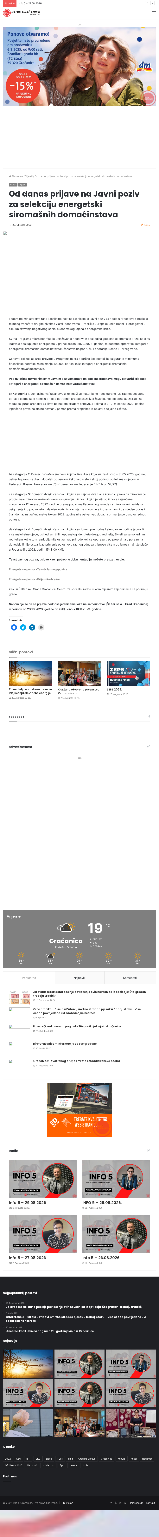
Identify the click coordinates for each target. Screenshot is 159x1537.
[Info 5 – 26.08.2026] (116, 1234)
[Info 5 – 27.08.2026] (43, 1234)
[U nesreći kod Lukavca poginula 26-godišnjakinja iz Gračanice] (19, 1032)
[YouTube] (115, 1503)
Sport (63, 1465)
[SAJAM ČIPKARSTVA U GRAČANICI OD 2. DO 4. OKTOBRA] (131, 1423)
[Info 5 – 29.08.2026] (43, 1179)
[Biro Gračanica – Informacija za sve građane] (19, 1049)
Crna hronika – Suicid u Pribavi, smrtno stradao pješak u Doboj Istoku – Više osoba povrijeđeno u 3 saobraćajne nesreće (87, 1011)
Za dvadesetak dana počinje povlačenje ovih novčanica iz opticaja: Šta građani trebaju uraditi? (90, 994)
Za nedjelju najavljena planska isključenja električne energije (30, 691)
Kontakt (150, 1502)
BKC (38, 1458)
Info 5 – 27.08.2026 (27, 1257)
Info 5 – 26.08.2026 (30, 3)
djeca (49, 1458)
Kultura (121, 1458)
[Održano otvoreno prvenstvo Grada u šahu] (79, 673)
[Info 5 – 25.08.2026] (131, 1393)
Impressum (136, 1502)
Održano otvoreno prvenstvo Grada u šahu (78, 691)
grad (70, 1458)
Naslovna (17, 176)
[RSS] (125, 1503)
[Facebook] (111, 1503)
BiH (28, 1458)
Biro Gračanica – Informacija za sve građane (65, 1044)
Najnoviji (80, 978)
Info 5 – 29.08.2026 (27, 1202)
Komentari (130, 978)
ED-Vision (67, 1502)
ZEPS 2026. (114, 689)
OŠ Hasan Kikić (13, 1465)
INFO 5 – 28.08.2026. (102, 1202)
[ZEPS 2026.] (128, 673)
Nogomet (147, 1458)
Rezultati (32, 1465)
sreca (74, 1465)
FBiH (60, 1458)
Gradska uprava (87, 1458)
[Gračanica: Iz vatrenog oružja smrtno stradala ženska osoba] (19, 1066)
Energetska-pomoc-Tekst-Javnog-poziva (38, 569)
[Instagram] (120, 1503)
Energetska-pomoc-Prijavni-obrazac (35, 579)
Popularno (29, 978)
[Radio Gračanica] (21, 13)
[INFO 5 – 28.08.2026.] (116, 1179)
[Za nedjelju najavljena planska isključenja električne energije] (30, 673)
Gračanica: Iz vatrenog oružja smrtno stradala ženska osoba (76, 1061)
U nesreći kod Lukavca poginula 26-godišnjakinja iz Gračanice (77, 1026)
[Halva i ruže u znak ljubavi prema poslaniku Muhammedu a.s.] (28, 1423)
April (18, 1458)
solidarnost (48, 1465)
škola (85, 1465)
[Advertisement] (79, 139)
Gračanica (106, 1458)
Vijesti (29, 176)
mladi (134, 1458)
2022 (8, 1458)
